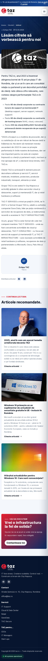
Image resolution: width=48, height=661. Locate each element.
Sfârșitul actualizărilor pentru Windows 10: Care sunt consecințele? (23, 476)
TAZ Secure (6, 621)
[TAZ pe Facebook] (3, 582)
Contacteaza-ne (16, 542)
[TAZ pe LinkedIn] (9, 582)
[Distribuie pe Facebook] (19, 279)
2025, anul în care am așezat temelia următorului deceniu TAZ (23, 341)
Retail (3, 614)
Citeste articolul (11, 366)
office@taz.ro (7, 596)
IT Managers (6, 635)
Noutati (11, 25)
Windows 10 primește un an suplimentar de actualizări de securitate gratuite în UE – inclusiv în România (23, 409)
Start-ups (5, 639)
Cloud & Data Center (10, 610)
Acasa (3, 25)
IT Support (6, 607)
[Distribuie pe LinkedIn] (24, 279)
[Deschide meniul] (44, 11)
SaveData (5, 618)
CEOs (3, 632)
